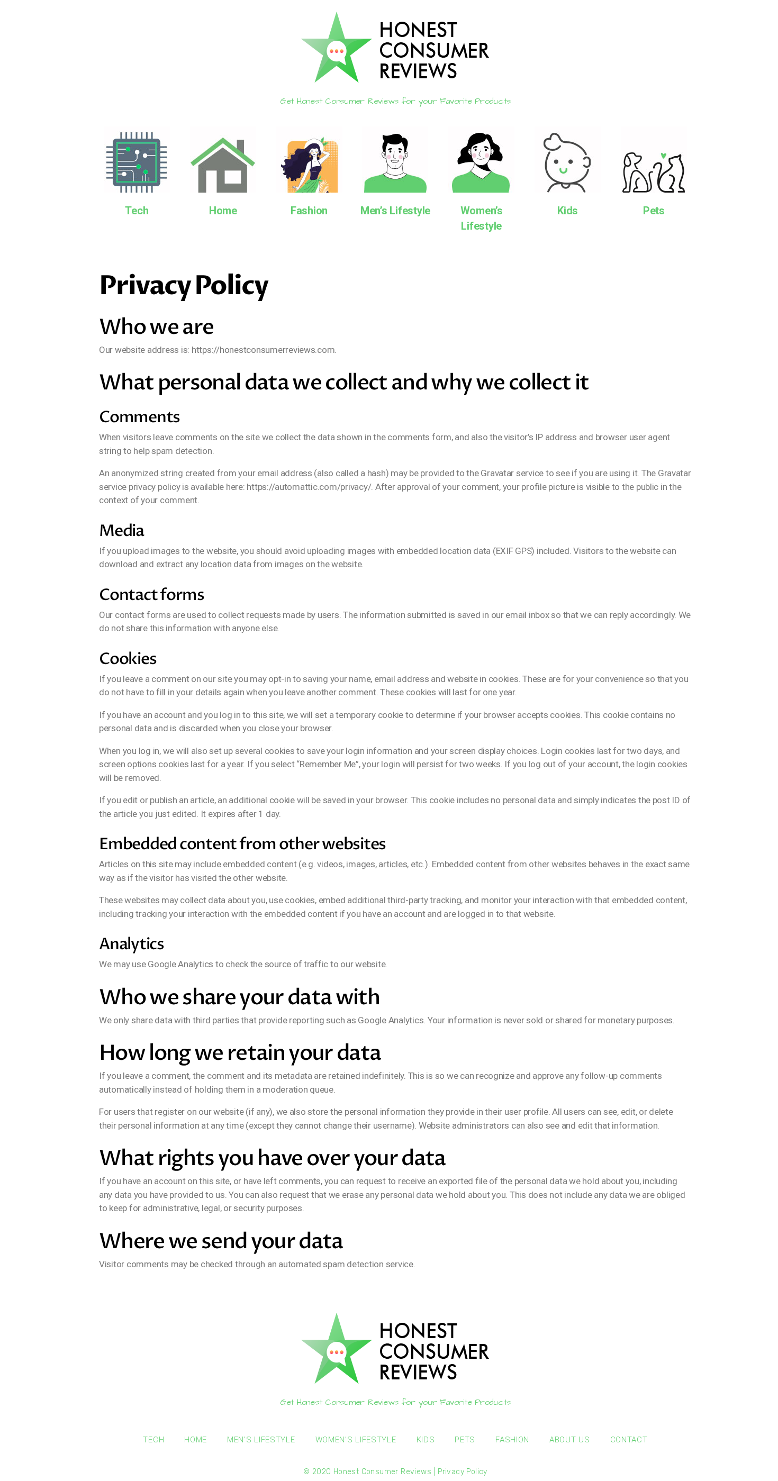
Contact (629, 1439)
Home (223, 210)
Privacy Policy (462, 1471)
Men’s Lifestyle (395, 210)
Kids (567, 210)
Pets (654, 210)
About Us (569, 1439)
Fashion (309, 210)
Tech (136, 210)
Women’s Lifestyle (355, 1439)
